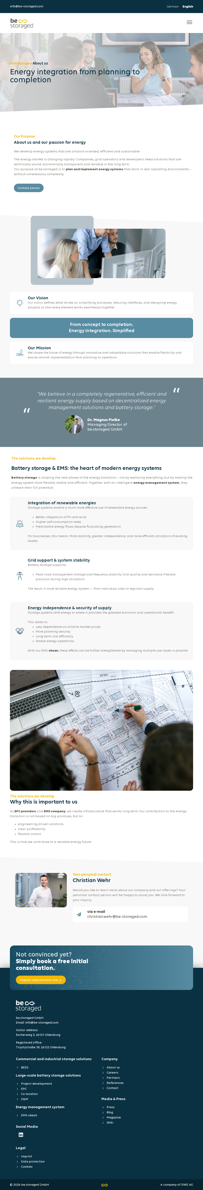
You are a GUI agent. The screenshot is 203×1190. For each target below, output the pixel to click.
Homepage (19, 63)
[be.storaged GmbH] (21, 23)
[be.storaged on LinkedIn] (21, 1135)
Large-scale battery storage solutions (48, 1076)
